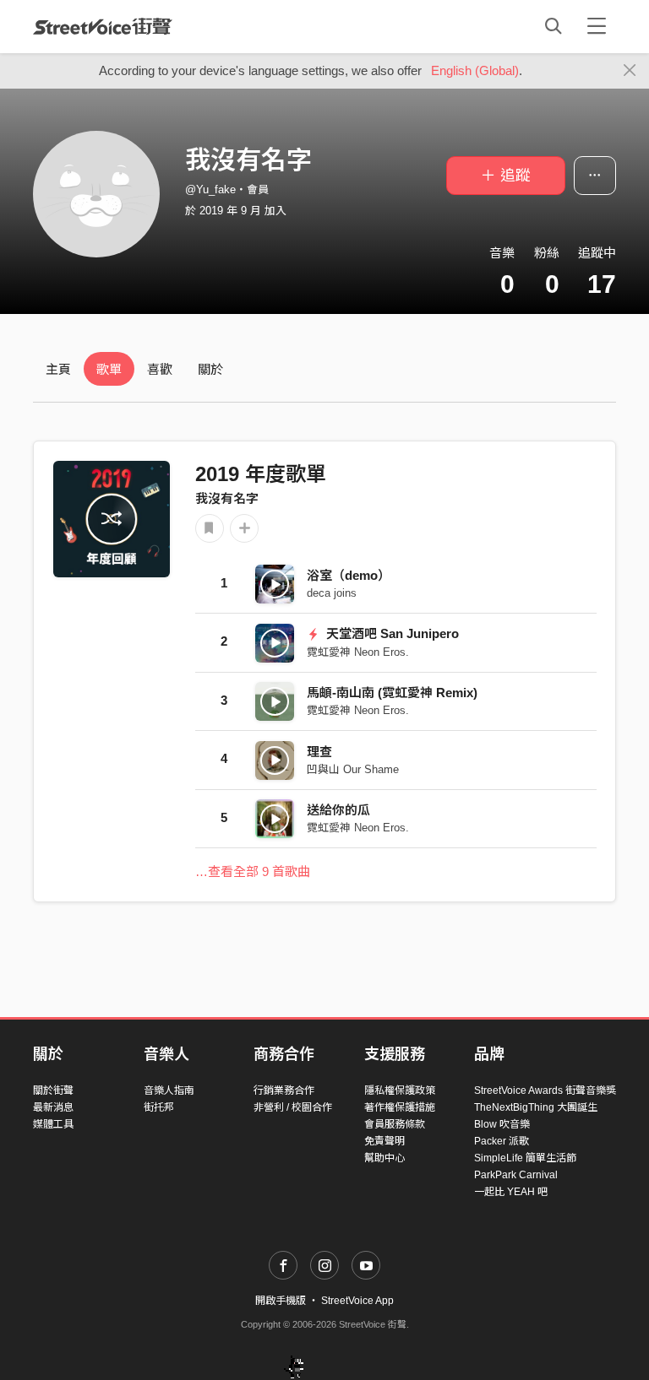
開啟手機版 (280, 1301)
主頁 (58, 369)
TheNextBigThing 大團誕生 (535, 1107)
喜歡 (159, 369)
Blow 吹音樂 (502, 1124)
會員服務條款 (394, 1124)
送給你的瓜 (338, 810)
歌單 (109, 369)
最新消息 (53, 1107)
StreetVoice (102, 26)
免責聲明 (384, 1141)
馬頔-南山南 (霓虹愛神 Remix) (392, 692)
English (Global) (475, 70)
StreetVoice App (357, 1301)
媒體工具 (53, 1124)
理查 (319, 751)
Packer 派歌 (501, 1141)
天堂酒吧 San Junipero (391, 633)
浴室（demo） (348, 575)
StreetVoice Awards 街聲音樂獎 (545, 1090)
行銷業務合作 (284, 1090)
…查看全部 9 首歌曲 (252, 871)
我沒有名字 (227, 498)
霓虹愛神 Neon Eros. (358, 652)
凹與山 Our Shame (353, 769)
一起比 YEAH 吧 (511, 1192)
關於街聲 (53, 1090)
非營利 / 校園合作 (293, 1107)
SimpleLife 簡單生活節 (525, 1158)
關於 (210, 369)
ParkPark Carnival (516, 1175)
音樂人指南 (169, 1090)
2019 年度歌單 (260, 474)
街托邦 (159, 1107)
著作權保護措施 (399, 1107)
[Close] (630, 71)
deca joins (332, 593)
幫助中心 (384, 1158)
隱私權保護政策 (399, 1090)
